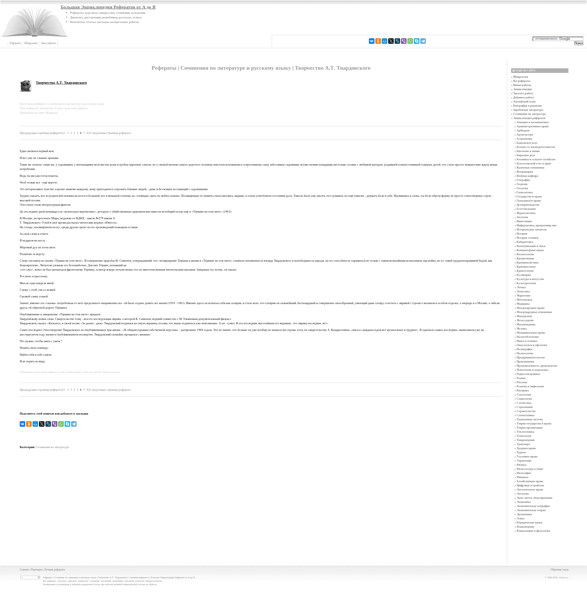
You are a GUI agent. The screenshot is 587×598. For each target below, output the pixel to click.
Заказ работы (48, 43)
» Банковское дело (526, 143)
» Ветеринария (524, 172)
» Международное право (530, 308)
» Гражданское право (528, 200)
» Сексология (523, 394)
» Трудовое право (525, 448)
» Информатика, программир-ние (536, 225)
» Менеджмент (523, 316)
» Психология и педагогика (531, 370)
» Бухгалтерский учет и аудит (533, 163)
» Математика (523, 300)
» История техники (526, 238)
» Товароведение (525, 440)
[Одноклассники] (378, 41)
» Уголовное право (526, 456)
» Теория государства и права (533, 423)
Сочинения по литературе (52, 447)
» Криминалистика (527, 262)
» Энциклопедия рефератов (528, 118)
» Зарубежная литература (527, 110)
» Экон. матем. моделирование (533, 498)
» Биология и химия (527, 151)
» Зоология (521, 217)
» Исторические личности (531, 229)
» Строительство (525, 411)
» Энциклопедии (521, 89)
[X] (391, 41)
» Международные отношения (533, 312)
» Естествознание (525, 209)
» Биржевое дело (525, 155)
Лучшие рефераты (54, 569)
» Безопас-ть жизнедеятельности (535, 147)
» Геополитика (524, 192)
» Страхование (524, 407)
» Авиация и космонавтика (531, 122)
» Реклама (521, 382)
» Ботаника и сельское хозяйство (535, 159)
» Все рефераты (520, 81)
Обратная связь (559, 569)
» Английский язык (523, 101)
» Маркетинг (523, 295)
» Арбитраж (522, 130)
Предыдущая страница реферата (41, 133)
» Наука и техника (526, 341)
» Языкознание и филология (532, 531)
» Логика (520, 287)
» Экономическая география (532, 506)
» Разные (520, 378)
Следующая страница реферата (110, 133)
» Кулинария (523, 275)
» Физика (520, 465)
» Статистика (523, 403)
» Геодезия (521, 184)
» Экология (522, 494)
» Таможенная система (529, 419)
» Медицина (522, 304)
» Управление (523, 460)
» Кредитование (524, 258)
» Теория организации (529, 427)
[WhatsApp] (410, 41)
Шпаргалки (30, 43)
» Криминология (525, 267)
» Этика (519, 518)
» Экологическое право (529, 489)
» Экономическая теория (530, 510)
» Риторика (522, 390)
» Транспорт (522, 444)
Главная (24, 569)
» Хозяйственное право (529, 481)
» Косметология (524, 254)
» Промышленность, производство (536, 366)
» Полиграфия (523, 349)
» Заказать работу (522, 93)
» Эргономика (523, 514)
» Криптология (524, 271)
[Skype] (416, 41)
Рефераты (15, 43)
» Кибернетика (524, 242)
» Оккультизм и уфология (531, 345)
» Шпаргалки (519, 77)
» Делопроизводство (527, 205)
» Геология (521, 188)
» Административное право (532, 126)
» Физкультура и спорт (529, 469)
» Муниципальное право (530, 333)
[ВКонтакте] (371, 41)
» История (521, 233)
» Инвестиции (523, 221)
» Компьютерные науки (529, 250)
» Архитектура (524, 134)
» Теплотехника (524, 432)
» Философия (523, 473)
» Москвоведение (525, 324)
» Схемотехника (524, 415)
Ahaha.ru (563, 577)
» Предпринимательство (530, 357)
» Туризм (520, 452)
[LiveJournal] (397, 41)
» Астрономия (523, 139)
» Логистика (522, 291)
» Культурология (525, 283)
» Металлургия (524, 320)
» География (522, 180)
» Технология (523, 436)
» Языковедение (524, 527)
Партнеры (36, 569)
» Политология (524, 353)
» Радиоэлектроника (527, 374)
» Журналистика (525, 213)
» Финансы (521, 477)
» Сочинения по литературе (528, 114)
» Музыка (521, 328)
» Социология (523, 399)
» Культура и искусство (529, 279)
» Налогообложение (527, 337)
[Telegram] (423, 41)
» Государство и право (528, 196)
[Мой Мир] (384, 41)
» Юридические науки (528, 522)
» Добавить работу (522, 97)
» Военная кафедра (526, 176)
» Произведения (524, 361)
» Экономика (523, 502)
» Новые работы (521, 85)
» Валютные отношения (529, 167)
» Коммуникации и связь (530, 246)
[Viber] (404, 41)
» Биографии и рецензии (526, 106)
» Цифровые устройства (529, 485)
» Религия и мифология (529, 386)
